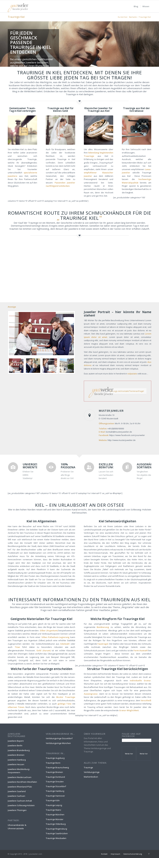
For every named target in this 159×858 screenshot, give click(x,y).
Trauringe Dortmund (55, 777)
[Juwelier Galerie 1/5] (41, 334)
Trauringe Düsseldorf (56, 786)
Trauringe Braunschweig (57, 767)
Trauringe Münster (54, 819)
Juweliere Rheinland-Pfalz (20, 786)
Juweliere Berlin (15, 745)
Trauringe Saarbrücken (57, 833)
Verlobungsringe (92, 772)
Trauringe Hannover (55, 795)
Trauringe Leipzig (54, 805)
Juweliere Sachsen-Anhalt (20, 800)
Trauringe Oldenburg (56, 824)
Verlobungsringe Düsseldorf (59, 738)
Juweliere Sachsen (16, 796)
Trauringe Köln (53, 800)
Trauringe (88, 767)
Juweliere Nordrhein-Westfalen (22, 781)
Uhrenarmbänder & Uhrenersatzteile (17, 827)
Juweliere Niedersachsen (19, 777)
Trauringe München (55, 814)
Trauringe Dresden (55, 781)
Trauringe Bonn (53, 762)
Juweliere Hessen (16, 764)
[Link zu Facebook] (149, 854)
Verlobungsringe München (58, 743)
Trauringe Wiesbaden (56, 838)
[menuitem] (136, 6)
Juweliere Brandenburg (19, 750)
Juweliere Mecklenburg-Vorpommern (19, 771)
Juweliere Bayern (16, 740)
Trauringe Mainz (53, 809)
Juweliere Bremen (16, 755)
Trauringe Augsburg (55, 758)
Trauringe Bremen (54, 772)
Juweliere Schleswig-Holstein (21, 805)
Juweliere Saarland (17, 791)
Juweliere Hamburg (17, 759)
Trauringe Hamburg (55, 791)
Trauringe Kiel (16, 17)
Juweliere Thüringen (17, 810)
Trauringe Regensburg (56, 828)
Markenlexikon (91, 776)
